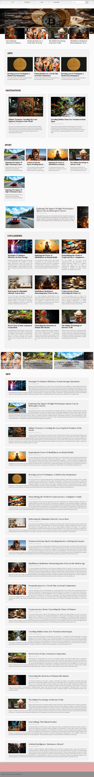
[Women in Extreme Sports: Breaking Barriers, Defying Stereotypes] (36, 154)
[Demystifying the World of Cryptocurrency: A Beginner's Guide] (74, 246)
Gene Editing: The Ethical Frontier (43, 722)
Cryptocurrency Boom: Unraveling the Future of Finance (24, 14)
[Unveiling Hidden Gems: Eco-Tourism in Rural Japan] (68, 106)
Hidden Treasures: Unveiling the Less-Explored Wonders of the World (23, 120)
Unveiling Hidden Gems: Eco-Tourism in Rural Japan (68, 120)
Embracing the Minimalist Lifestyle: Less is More (17, 292)
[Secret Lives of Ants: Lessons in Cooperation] (20, 316)
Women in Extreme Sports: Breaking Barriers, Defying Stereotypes (35, 164)
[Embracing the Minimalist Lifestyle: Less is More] (20, 282)
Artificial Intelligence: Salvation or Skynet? (46, 744)
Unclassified (56, 2)
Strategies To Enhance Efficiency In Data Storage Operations (18, 257)
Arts (13, 2)
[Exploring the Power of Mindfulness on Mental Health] (57, 154)
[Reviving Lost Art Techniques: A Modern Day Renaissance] (20, 64)
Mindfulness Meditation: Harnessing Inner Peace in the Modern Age (79, 43)
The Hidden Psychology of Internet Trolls (57, 42)
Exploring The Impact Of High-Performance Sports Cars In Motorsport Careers (14, 165)
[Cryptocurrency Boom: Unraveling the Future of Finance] (74, 282)
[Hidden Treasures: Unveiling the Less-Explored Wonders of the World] (26, 106)
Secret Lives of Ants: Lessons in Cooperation (20, 326)
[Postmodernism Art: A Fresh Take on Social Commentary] (36, 33)
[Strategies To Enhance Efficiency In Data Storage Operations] (20, 246)
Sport (42, 2)
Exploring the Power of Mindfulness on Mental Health (56, 164)
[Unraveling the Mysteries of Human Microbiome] (15, 33)
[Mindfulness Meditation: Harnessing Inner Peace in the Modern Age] (79, 33)
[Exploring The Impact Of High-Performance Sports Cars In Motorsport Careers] (14, 154)
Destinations (27, 2)
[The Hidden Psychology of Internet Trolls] (58, 33)
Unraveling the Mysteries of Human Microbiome (13, 43)
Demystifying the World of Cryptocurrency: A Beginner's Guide (73, 257)
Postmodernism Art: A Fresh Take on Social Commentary (35, 43)
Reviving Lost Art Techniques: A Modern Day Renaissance (18, 75)
